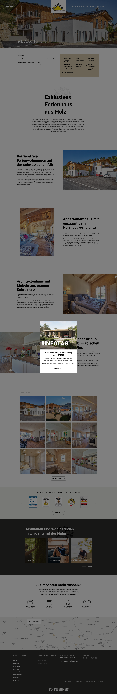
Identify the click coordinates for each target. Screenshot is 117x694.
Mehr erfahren (57, 368)
